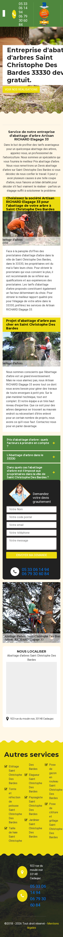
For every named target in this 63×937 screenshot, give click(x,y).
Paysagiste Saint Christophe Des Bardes (33, 806)
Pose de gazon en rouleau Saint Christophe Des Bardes (54, 781)
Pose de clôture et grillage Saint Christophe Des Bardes (54, 820)
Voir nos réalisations (21, 89)
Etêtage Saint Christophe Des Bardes (13, 775)
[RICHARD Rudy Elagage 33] (4, 13)
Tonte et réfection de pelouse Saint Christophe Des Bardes (13, 805)
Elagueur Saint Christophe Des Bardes (33, 783)
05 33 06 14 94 (23, 8)
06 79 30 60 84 (23, 20)
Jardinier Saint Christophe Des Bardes (33, 828)
